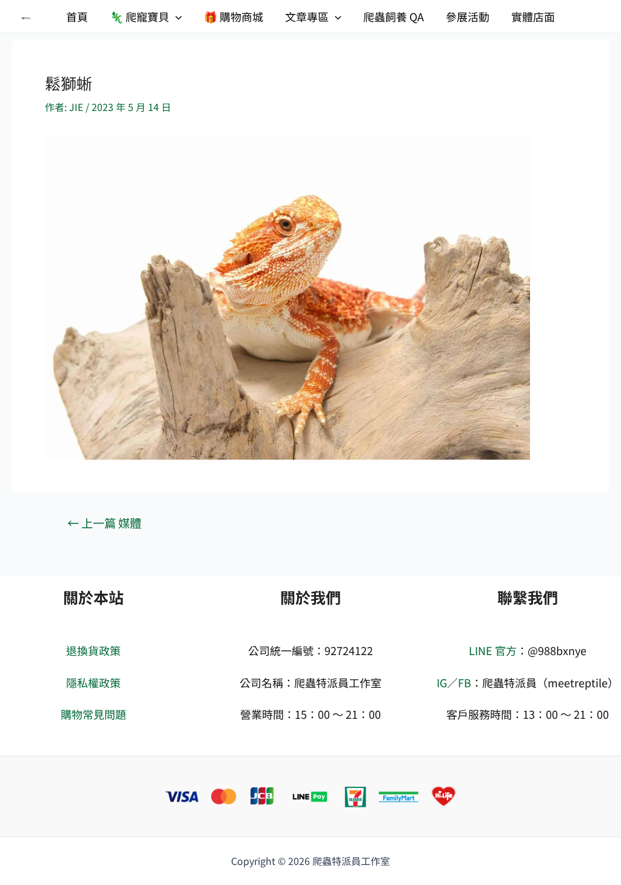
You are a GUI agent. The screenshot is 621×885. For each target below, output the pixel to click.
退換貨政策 (93, 650)
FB (464, 682)
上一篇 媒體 (104, 523)
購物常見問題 (93, 714)
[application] (175, 16)
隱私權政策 (93, 682)
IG (442, 682)
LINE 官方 (493, 650)
